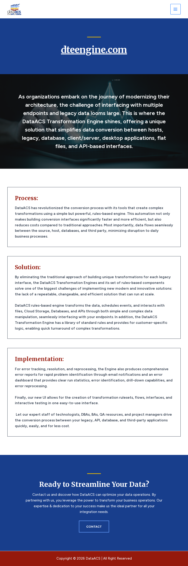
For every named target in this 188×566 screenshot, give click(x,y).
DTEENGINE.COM (94, 50)
